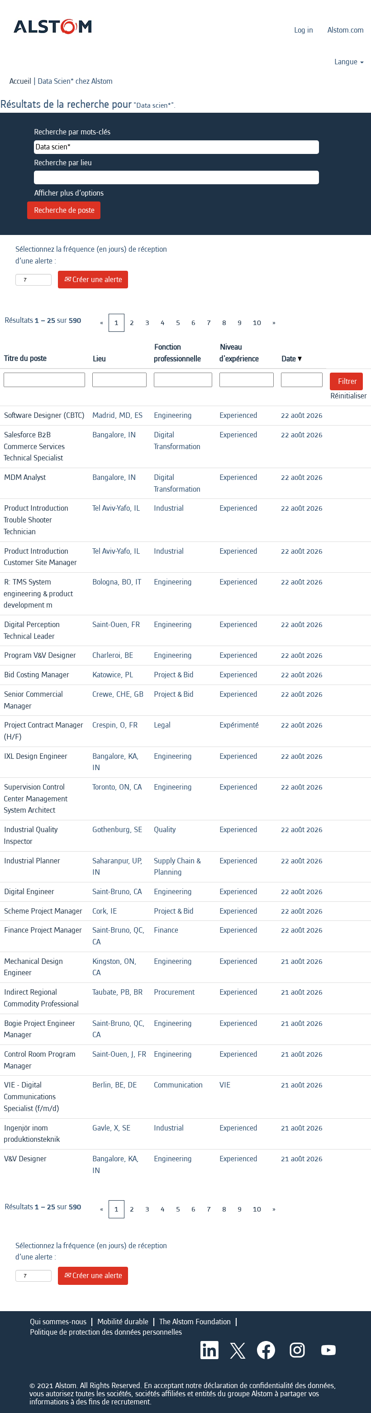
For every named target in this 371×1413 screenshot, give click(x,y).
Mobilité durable (122, 1321)
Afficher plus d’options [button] (69, 193)
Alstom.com (346, 30)
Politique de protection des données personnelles (106, 1332)
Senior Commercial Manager (33, 700)
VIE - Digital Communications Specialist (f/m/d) (31, 1096)
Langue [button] (346, 62)
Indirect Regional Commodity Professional (41, 998)
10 (257, 322)
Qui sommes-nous (58, 1321)
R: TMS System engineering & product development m (38, 593)
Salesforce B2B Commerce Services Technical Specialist (34, 446)
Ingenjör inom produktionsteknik (32, 1133)
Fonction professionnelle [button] (177, 352)
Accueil (20, 81)
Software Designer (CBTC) (44, 415)
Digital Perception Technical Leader (32, 630)
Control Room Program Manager (40, 1060)
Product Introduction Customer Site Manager (40, 557)
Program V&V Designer (40, 655)
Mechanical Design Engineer (33, 967)
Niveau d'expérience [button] (239, 352)
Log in (303, 30)
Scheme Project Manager (43, 911)
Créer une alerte (96, 279)
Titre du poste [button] (25, 358)
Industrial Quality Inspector (30, 835)
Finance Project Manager (43, 930)
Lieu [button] (99, 358)
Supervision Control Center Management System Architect (35, 798)
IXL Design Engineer (35, 756)
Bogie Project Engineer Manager (39, 1029)
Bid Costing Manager (36, 674)
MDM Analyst (25, 477)
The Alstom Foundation (195, 1321)
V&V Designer (25, 1158)
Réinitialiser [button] (348, 396)
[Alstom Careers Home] (52, 26)
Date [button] (289, 358)
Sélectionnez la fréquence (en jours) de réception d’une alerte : (91, 255)
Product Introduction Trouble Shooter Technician (36, 520)
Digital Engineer (29, 891)
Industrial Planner (32, 861)
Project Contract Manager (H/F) (43, 730)
